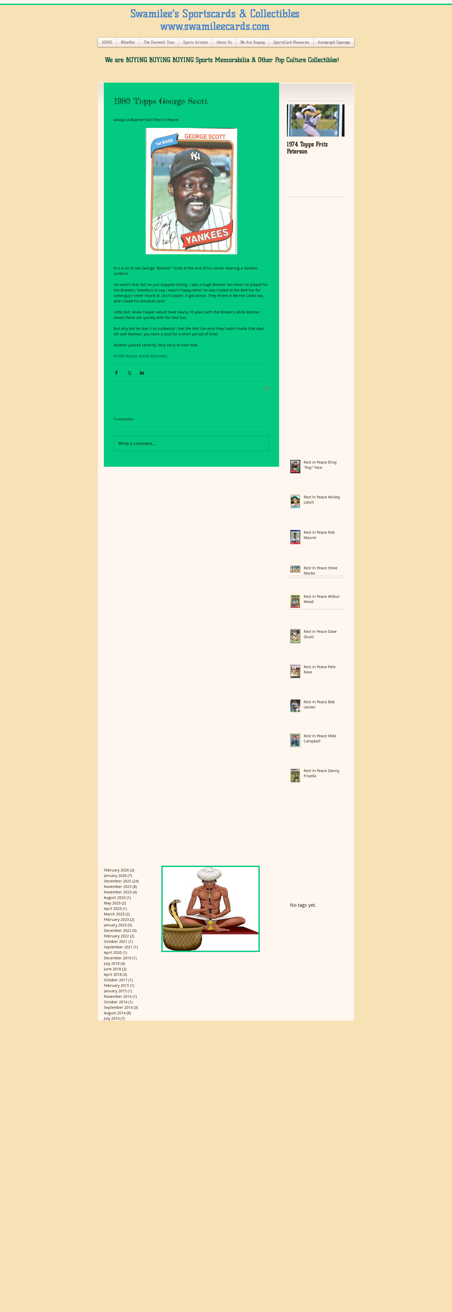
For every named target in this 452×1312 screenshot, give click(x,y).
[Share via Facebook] (116, 372)
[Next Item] (336, 120)
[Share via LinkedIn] (141, 372)
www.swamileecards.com (215, 26)
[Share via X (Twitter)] (129, 372)
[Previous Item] (295, 120)
